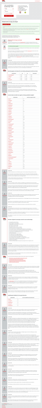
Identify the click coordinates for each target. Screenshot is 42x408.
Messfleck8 (4, 310)
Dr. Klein (9, 161)
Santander (9, 116)
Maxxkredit (9, 166)
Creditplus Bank (10, 139)
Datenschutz (4, 406)
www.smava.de (19, 56)
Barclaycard (10, 149)
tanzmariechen (4, 195)
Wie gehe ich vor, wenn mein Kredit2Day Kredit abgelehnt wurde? (18, 258)
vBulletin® (5, 403)
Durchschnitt (35, 73)
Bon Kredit (9, 79)
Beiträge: (4, 43)
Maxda (9, 78)
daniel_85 (4, 183)
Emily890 (4, 48)
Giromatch (9, 130)
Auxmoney (9, 106)
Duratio (9, 153)
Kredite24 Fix (10, 144)
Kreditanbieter (14, 73)
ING (8, 138)
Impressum (3, 405)
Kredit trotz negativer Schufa (31, 97)
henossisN (4, 365)
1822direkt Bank (10, 128)
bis (27, 73)
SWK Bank (9, 127)
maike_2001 (4, 84)
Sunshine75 (4, 332)
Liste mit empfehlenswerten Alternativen (28, 297)
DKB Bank (9, 155)
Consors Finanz (10, 158)
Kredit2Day (9, 117)
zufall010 (4, 209)
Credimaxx (9, 147)
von (22, 73)
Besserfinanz (10, 105)
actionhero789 (4, 42)
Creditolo (9, 76)
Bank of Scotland (10, 119)
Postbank (9, 111)
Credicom (9, 163)
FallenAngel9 (4, 396)
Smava (27, 29)
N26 (8, 160)
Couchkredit (10, 125)
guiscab (4, 287)
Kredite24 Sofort (10, 142)
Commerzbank (10, 136)
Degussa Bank (10, 150)
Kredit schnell (30, 50)
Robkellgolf (4, 371)
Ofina (9, 122)
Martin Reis (4, 344)
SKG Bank (9, 133)
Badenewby (4, 380)
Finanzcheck (10, 103)
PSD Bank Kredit (22, 42)
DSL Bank (9, 164)
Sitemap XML (4, 407)
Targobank (9, 100)
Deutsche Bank (10, 152)
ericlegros (4, 172)
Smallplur (4, 355)
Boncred (9, 141)
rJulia (4, 319)
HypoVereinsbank (10, 131)
